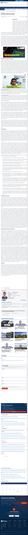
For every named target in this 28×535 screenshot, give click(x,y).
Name (3, 377)
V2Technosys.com (15, 531)
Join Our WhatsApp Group (6, 313)
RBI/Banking (14, 524)
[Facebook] (2, 300)
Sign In (25, 0)
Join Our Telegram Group (15, 313)
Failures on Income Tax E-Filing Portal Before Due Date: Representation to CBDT (12, 444)
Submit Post (21, 0)
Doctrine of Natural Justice (8, 14)
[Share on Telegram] (26, 16)
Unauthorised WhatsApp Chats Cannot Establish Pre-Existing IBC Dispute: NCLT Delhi (13, 446)
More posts (2, 426)
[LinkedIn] (5, 300)
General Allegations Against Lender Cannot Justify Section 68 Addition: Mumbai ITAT (13, 436)
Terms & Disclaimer (25, 531)
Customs (20, 7)
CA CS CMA (24, 7)
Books (17, 0)
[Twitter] (3, 300)
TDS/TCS (9, 525)
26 (10, 491)
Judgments (19, 524)
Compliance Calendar (19, 526)
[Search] (27, 8)
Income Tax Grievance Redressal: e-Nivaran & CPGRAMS (9, 416)
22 (21, 490)
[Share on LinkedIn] (23, 16)
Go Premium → (14, 411)
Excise (17, 7)
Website (3, 383)
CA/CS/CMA (14, 526)
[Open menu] (26, 2)
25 (6, 491)
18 (6, 490)
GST (22, 7)
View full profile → (23, 300)
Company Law (13, 7)
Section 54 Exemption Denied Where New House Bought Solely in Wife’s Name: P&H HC (13, 449)
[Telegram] (1, 528)
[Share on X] (21, 16)
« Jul (1, 494)
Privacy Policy (20, 531)
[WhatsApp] (5, 526)
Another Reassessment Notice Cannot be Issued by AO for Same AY (11, 303)
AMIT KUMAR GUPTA (4, 16)
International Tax (9, 527)
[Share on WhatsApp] (24, 16)
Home (1, 7)
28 (17, 491)
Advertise (24, 524)
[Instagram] (3, 526)
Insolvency (14, 525)
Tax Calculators (20, 527)
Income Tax (3, 7)
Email (3, 380)
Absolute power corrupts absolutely (7, 305)
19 (10, 490)
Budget (7, 7)
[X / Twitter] (3, 524)
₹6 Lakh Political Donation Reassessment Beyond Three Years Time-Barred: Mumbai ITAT (14, 438)
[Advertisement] (6, 26)
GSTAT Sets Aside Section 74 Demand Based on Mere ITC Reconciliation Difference (13, 424)
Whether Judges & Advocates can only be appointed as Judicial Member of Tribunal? (10, 307)
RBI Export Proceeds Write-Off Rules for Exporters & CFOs (9, 421)
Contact (24, 525)
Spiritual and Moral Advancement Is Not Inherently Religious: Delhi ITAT (11, 433)
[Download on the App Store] (16, 516)
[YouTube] (5, 524)
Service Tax (10, 7)
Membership (24, 526)
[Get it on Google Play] (11, 516)
